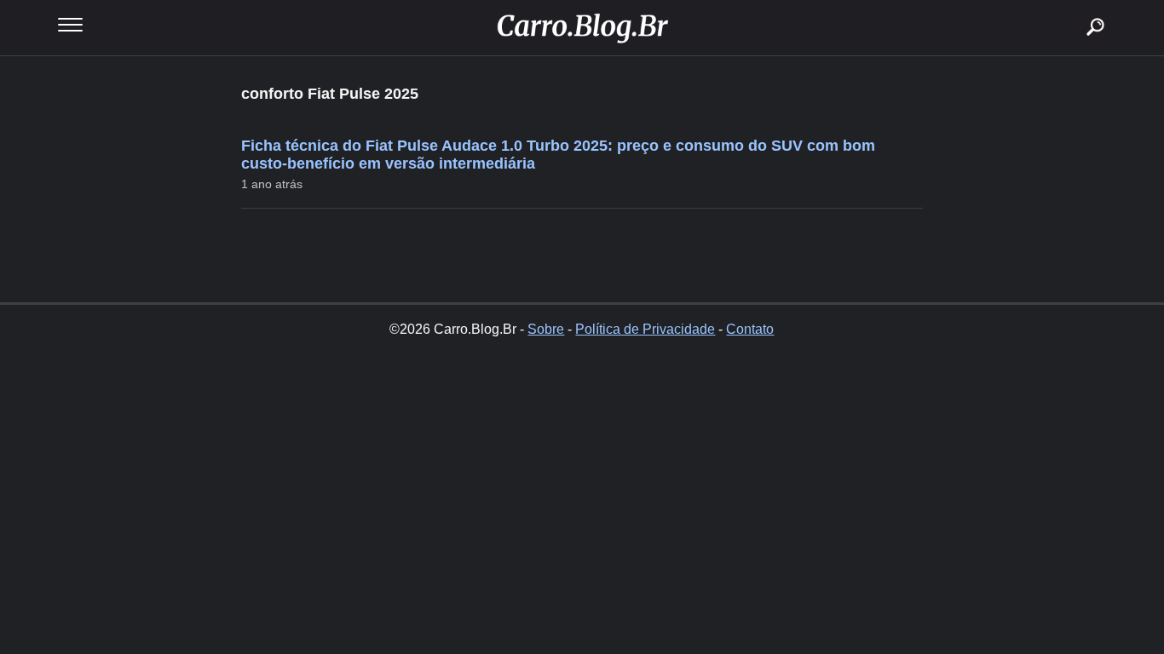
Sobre (545, 329)
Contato (750, 329)
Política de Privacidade (645, 329)
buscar (1070, 6)
